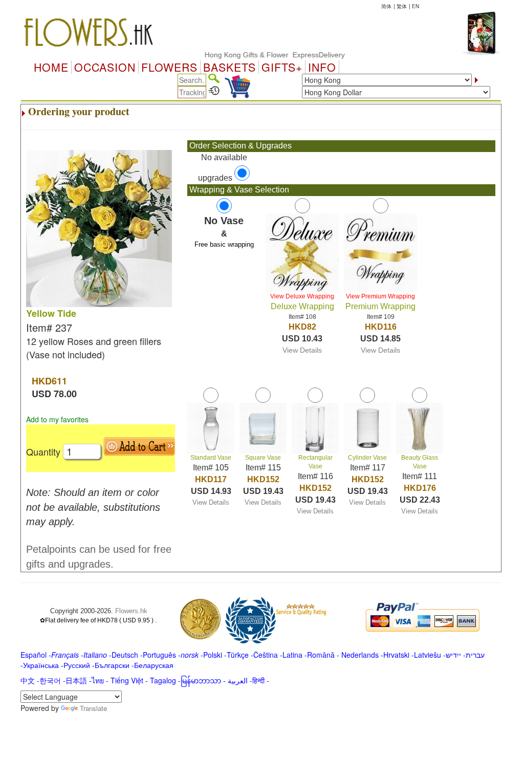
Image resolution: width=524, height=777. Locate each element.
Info (322, 67)
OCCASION (105, 67)
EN (415, 6)
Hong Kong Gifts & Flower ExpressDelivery (264, 55)
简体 (386, 6)
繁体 (402, 6)
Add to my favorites (57, 419)
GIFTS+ (281, 67)
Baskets (229, 67)
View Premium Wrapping (380, 296)
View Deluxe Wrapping (302, 296)
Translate (93, 708)
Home (51, 67)
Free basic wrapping (224, 244)
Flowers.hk (131, 611)
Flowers (169, 67)
